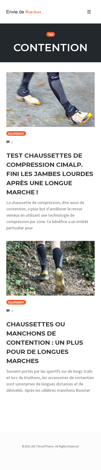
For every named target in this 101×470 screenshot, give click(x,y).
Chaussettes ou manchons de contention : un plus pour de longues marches (44, 343)
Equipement (16, 133)
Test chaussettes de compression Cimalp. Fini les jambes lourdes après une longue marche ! (49, 174)
